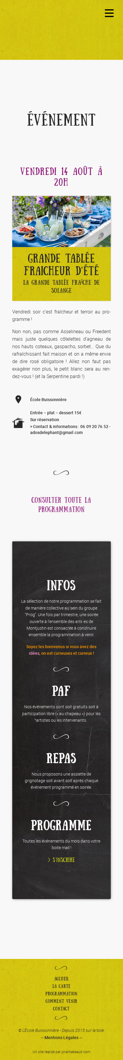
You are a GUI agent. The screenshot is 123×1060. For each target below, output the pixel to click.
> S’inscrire (61, 860)
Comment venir (62, 1001)
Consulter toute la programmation (61, 505)
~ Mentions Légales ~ (61, 1037)
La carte (62, 986)
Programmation (61, 994)
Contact (61, 1009)
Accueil (61, 979)
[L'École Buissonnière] (61, 34)
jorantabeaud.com (75, 1051)
